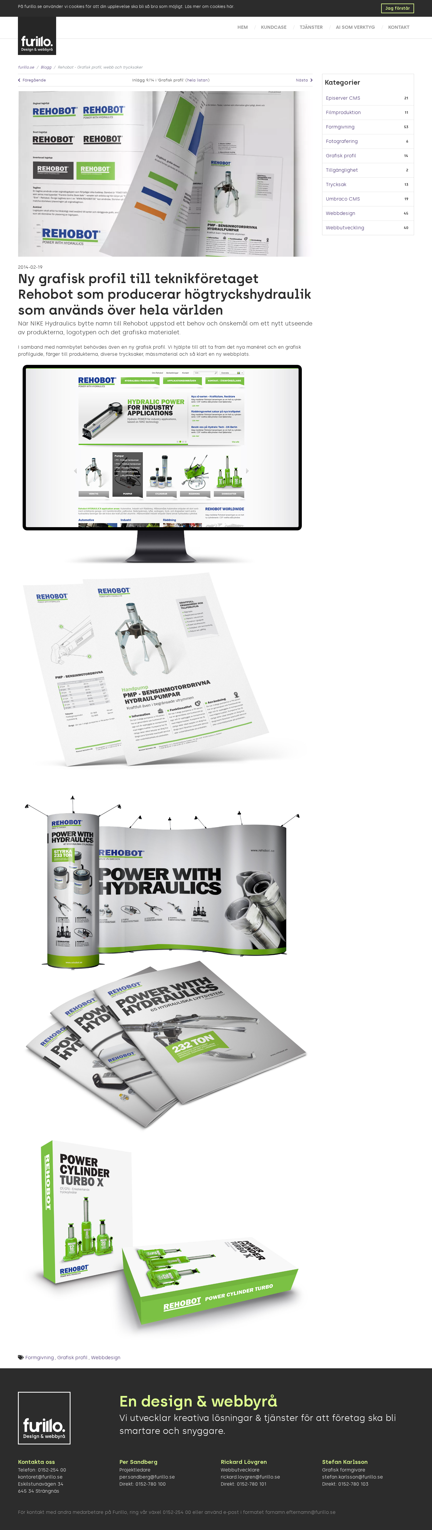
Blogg (46, 67)
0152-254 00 (52, 1470)
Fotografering (342, 141)
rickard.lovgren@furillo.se (250, 1477)
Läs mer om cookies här (209, 6)
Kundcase (274, 27)
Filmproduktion (343, 112)
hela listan (197, 80)
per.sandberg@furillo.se (147, 1477)
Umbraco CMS (343, 199)
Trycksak (336, 184)
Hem (242, 27)
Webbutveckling (345, 227)
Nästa (302, 80)
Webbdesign (105, 1357)
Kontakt (398, 27)
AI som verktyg (355, 27)
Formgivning (39, 1357)
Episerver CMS (343, 98)
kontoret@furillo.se (40, 1477)
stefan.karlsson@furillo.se (352, 1477)
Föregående (33, 80)
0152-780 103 (353, 1484)
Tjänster (311, 27)
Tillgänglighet (342, 170)
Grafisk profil (72, 1357)
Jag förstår (397, 8)
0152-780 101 (251, 1484)
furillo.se (26, 67)
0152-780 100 (150, 1484)
